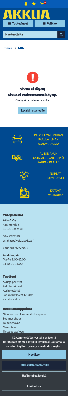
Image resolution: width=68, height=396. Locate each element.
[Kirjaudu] (26, 3)
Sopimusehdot (12, 318)
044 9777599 (11, 236)
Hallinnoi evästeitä (34, 376)
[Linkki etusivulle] (26, 14)
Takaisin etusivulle (33, 110)
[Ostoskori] (42, 3)
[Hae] (61, 34)
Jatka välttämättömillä (34, 365)
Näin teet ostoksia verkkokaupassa (24, 314)
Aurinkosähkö (11, 290)
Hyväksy (34, 355)
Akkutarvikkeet (12, 286)
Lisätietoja (34, 386)
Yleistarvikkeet (12, 299)
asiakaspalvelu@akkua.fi (18, 240)
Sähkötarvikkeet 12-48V (18, 295)
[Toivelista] (34, 3)
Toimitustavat (11, 323)
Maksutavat (10, 327)
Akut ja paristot (12, 282)
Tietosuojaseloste (14, 331)
